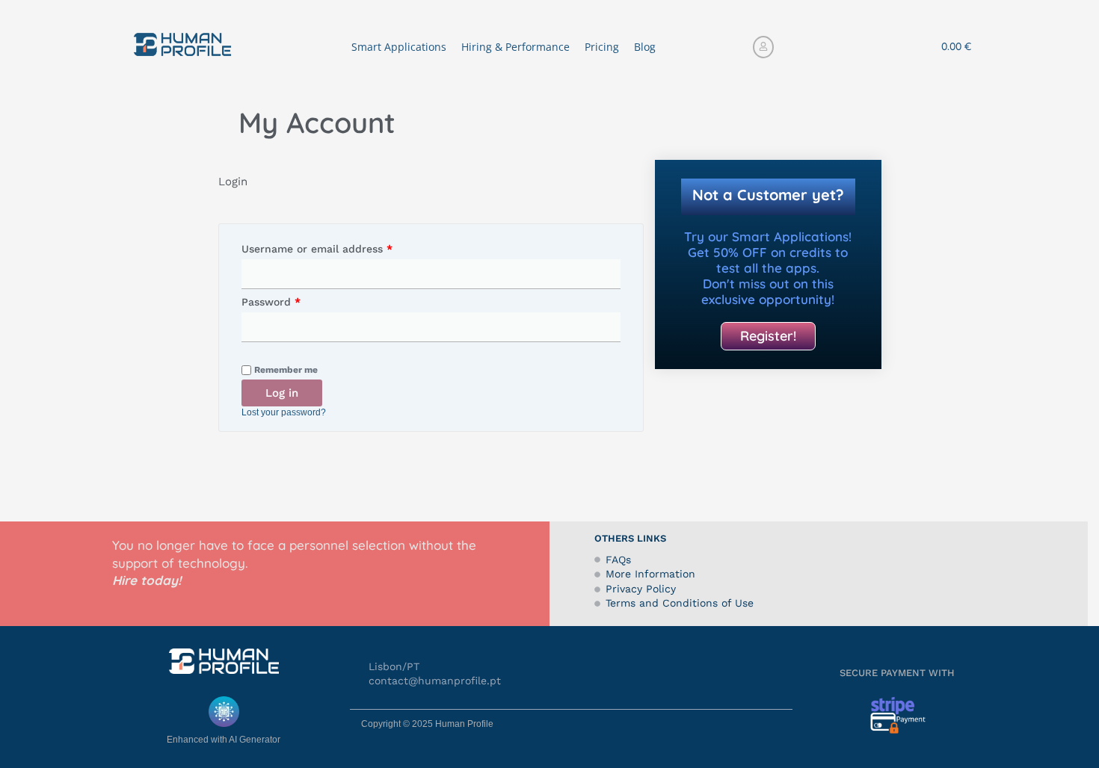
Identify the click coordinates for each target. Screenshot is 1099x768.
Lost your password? (283, 412)
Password (293, 299)
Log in (281, 393)
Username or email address (339, 246)
